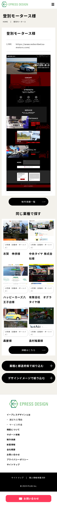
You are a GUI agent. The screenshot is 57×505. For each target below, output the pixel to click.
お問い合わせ (13, 454)
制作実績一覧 (28, 201)
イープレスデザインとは (18, 414)
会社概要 (11, 449)
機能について (13, 429)
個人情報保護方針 (37, 477)
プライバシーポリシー (17, 459)
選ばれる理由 (15, 419)
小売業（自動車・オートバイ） (15, 246)
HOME (5, 21)
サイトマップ (13, 464)
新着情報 (11, 444)
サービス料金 (15, 424)
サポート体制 (13, 434)
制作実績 (11, 439)
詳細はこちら (28, 350)
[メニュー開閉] (53, 4)
